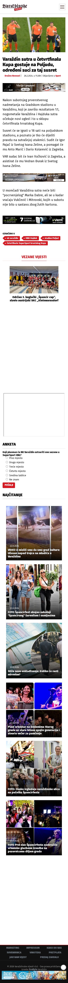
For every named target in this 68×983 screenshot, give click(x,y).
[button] (5, 284)
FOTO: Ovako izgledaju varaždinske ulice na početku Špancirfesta (34, 790)
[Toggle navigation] (62, 7)
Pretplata (55, 952)
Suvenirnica (14, 952)
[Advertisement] (34, 347)
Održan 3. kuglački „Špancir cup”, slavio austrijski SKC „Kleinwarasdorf (34, 298)
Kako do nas (54, 947)
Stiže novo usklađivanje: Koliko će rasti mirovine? (33, 673)
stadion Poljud (52, 238)
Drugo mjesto (16, 462)
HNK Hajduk (31, 238)
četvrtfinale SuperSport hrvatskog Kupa (26, 243)
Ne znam (14, 479)
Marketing (12, 947)
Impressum (33, 947)
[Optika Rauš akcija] (34, 87)
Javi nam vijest (18, 957)
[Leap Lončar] (34, 177)
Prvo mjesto (15, 458)
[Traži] (39, 6)
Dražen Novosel (12, 76)
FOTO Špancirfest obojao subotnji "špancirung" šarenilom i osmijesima (31, 614)
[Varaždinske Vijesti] (15, 6)
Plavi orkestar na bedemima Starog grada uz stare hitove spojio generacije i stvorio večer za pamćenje (34, 730)
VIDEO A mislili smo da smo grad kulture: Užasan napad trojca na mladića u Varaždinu (34, 553)
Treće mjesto (16, 466)
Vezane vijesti (34, 257)
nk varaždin (12, 238)
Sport (58, 76)
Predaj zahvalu (49, 957)
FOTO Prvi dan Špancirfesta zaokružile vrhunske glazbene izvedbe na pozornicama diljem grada (32, 848)
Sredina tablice (17, 475)
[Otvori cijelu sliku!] (34, 34)
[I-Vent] (34, 220)
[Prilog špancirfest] (34, 975)
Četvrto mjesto (17, 471)
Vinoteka (35, 952)
